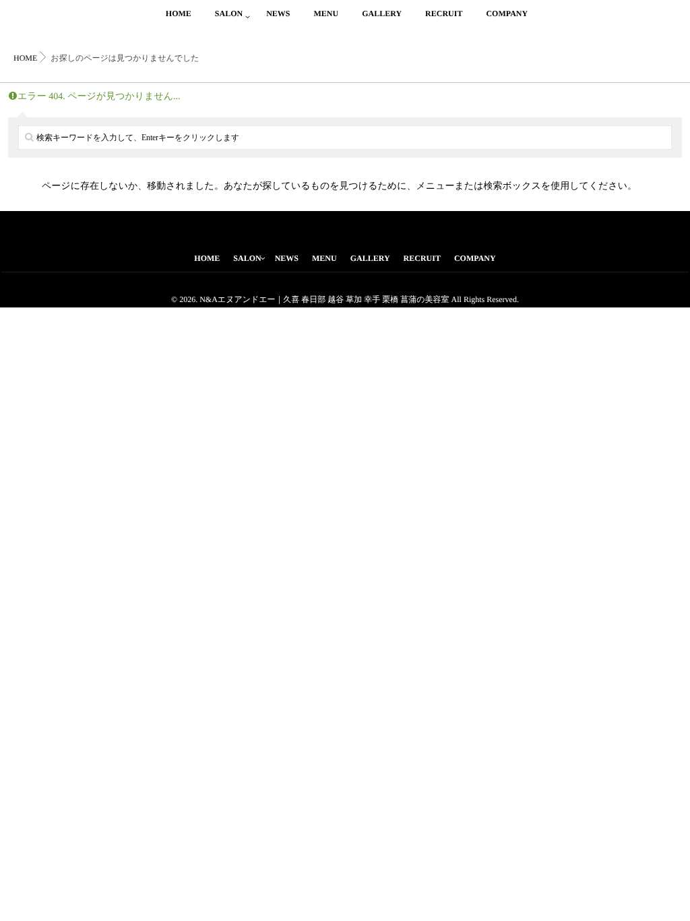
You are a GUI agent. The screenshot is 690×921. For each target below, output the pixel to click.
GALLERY (382, 13)
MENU (325, 13)
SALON (229, 13)
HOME (178, 13)
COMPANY (507, 13)
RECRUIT (443, 13)
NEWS (278, 13)
